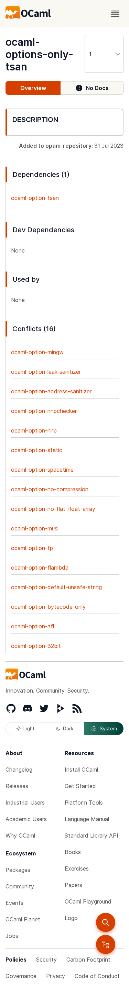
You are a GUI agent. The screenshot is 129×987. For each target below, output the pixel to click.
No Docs (97, 88)
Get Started (80, 786)
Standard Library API (91, 835)
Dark (68, 728)
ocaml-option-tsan (35, 197)
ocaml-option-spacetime (42, 469)
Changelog (19, 769)
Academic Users (26, 819)
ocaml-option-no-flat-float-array (53, 508)
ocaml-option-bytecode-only (48, 606)
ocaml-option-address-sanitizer (51, 391)
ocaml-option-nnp (34, 430)
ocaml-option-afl (32, 626)
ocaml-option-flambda (39, 567)
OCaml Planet (23, 919)
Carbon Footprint (88, 959)
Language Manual (87, 819)
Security (46, 959)
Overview (33, 88)
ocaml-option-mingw (37, 352)
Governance (21, 976)
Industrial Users (25, 802)
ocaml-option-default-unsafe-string (56, 587)
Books (73, 852)
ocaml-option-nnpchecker (44, 410)
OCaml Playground (88, 901)
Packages (18, 869)
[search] (105, 922)
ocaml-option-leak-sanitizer (46, 371)
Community (20, 886)
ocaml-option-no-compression (49, 489)
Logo (71, 918)
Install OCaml (81, 769)
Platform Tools (84, 802)
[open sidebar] (105, 944)
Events (14, 902)
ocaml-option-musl (34, 528)
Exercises (77, 868)
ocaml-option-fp (32, 548)
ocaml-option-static (36, 450)
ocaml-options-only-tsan (39, 54)
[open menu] (115, 13)
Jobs (12, 935)
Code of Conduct (97, 976)
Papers (73, 885)
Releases (17, 786)
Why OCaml (20, 835)
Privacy (55, 976)
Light (29, 728)
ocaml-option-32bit (36, 645)
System (108, 728)
